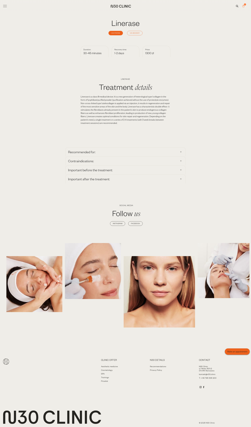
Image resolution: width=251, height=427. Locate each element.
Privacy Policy (156, 370)
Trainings (105, 377)
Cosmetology (107, 370)
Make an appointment (237, 351)
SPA (103, 373)
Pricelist (104, 381)
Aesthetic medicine (109, 366)
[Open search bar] (237, 6)
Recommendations (158, 366)
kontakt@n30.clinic (207, 374)
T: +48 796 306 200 (207, 378)
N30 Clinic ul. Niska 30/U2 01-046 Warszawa (207, 368)
